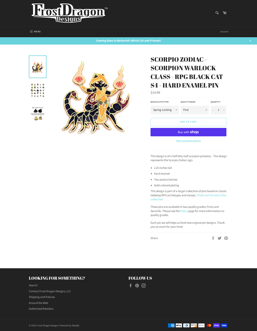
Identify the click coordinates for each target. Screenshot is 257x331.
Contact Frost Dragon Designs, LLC (50, 291)
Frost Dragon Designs (47, 325)
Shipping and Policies (42, 297)
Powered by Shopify (69, 325)
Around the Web (38, 303)
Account (224, 31)
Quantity (215, 102)
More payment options (188, 141)
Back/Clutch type (160, 102)
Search (33, 285)
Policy (184, 211)
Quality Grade (188, 102)
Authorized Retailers (41, 309)
